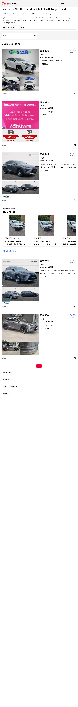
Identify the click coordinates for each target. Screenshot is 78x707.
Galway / (14, 14)
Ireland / (8, 14)
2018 (20, 27)
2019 (12, 27)
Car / (3, 14)
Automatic (6, 379)
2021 (4, 27)
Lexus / (20, 14)
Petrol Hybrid (7, 372)
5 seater (5, 393)
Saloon (13, 386)
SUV (4, 386)
